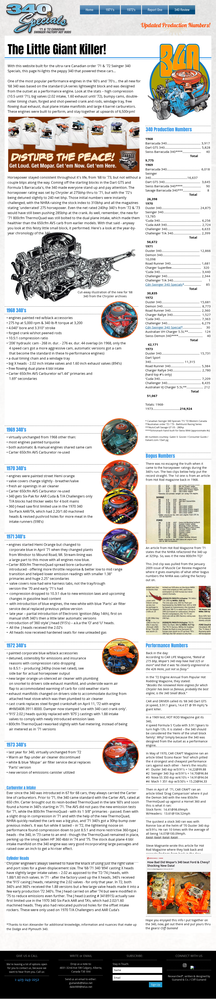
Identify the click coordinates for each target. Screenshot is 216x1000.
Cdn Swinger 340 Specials (163, 284)
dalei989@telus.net (81, 986)
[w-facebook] (192, 968)
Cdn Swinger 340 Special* (164, 327)
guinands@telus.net (80, 983)
